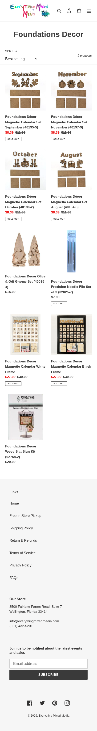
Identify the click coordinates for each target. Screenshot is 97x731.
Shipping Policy (21, 528)
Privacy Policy (20, 565)
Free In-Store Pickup (25, 516)
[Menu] (89, 11)
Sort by (11, 51)
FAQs (13, 578)
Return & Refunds (23, 540)
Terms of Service (22, 553)
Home (14, 503)
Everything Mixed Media (54, 715)
